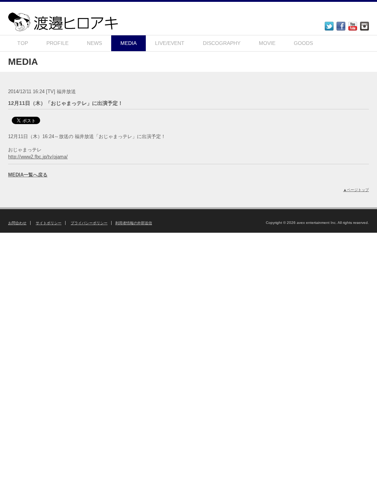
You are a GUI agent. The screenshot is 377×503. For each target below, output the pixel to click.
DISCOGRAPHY (221, 43)
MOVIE (267, 43)
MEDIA (128, 43)
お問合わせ (17, 223)
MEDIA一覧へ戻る (27, 174)
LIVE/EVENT (169, 43)
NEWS (94, 43)
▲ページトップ (356, 190)
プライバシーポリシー (89, 223)
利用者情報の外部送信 (133, 223)
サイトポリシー (48, 223)
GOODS (303, 43)
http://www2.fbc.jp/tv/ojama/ (38, 156)
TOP (22, 43)
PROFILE (57, 43)
